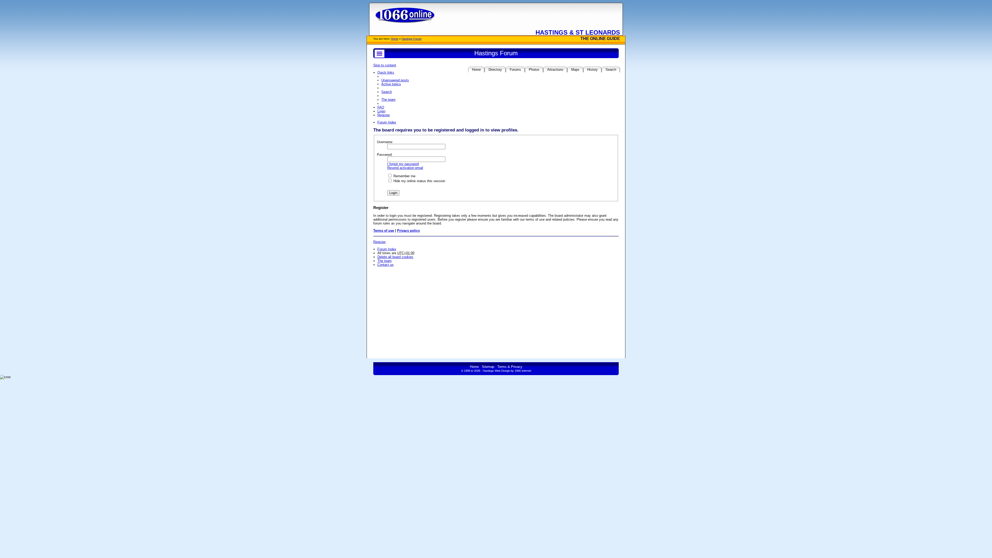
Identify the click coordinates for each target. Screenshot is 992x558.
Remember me (403, 176)
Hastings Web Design (496, 370)
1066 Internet (523, 370)
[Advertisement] (496, 306)
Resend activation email (405, 168)
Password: (385, 155)
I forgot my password (403, 164)
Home (394, 38)
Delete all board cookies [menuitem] (395, 257)
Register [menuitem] (383, 115)
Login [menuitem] (381, 111)
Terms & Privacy (509, 367)
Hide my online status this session (418, 181)
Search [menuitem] (386, 92)
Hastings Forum (411, 38)
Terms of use (383, 231)
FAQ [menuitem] (380, 107)
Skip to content (384, 65)
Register (379, 242)
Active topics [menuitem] (391, 84)
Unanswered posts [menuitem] (395, 80)
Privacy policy (408, 231)
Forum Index (386, 249)
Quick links (385, 72)
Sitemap (488, 367)
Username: (385, 142)
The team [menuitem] (388, 100)
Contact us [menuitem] (385, 265)
